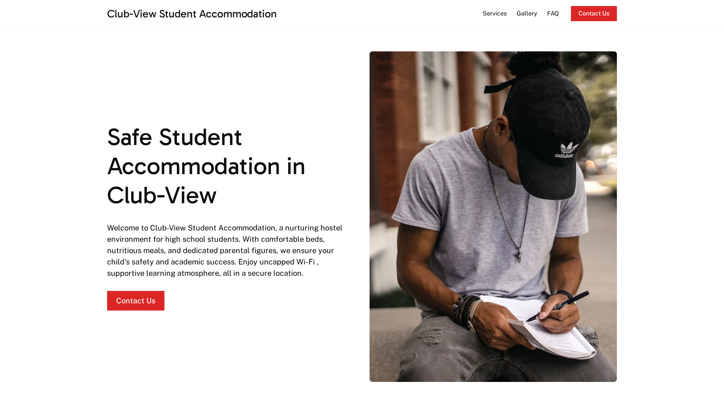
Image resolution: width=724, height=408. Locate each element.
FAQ (553, 13)
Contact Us (593, 13)
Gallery (527, 13)
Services (495, 13)
